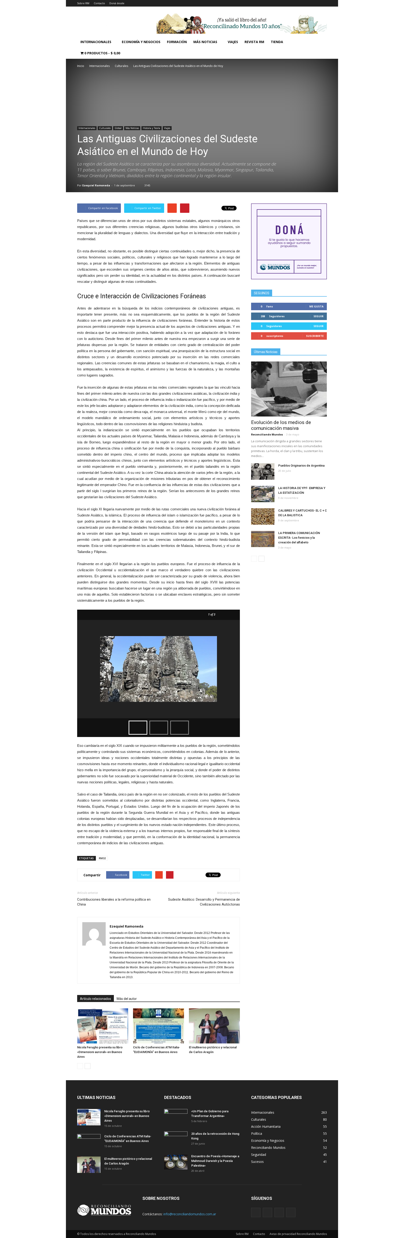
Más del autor (127, 999)
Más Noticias (205, 42)
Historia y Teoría (151, 128)
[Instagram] (267, 1212)
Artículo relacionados (95, 999)
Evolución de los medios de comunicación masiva (281, 425)
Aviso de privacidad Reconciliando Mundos (298, 1234)
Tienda (277, 42)
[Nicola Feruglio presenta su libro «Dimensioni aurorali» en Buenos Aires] (102, 1025)
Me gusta (316, 306)
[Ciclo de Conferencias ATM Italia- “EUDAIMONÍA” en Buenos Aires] (158, 1025)
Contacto (99, 3)
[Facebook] (255, 1212)
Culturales (105, 128)
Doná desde (116, 3)
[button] (321, 47)
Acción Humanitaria (266, 1126)
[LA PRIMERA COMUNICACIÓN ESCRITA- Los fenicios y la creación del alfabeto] (262, 539)
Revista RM (254, 42)
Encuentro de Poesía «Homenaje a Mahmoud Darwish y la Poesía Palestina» (215, 1160)
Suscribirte (315, 336)
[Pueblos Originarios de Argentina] (262, 471)
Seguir (319, 316)
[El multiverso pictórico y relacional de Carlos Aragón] (214, 1025)
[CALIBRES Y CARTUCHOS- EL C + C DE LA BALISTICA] (262, 516)
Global (118, 128)
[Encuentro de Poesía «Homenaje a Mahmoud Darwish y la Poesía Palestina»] (176, 1162)
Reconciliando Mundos (267, 434)
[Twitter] (279, 1212)
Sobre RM (83, 3)
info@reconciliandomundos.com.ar (189, 1214)
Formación (177, 42)
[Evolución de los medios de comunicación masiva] (289, 388)
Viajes (233, 42)
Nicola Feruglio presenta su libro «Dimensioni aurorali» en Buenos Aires (100, 1052)
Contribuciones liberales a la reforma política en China (114, 901)
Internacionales (95, 42)
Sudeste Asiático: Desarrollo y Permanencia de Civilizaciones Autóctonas (204, 901)
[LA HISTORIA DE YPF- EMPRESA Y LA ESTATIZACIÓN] (262, 494)
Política (256, 1133)
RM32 (102, 858)
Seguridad (258, 1154)
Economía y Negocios (141, 42)
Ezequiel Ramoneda (96, 185)
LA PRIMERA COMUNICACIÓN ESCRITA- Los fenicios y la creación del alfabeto (299, 537)
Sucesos (257, 1161)
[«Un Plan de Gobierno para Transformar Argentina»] (176, 1117)
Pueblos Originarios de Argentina (301, 465)
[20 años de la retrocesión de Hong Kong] (176, 1139)
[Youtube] (291, 1212)
